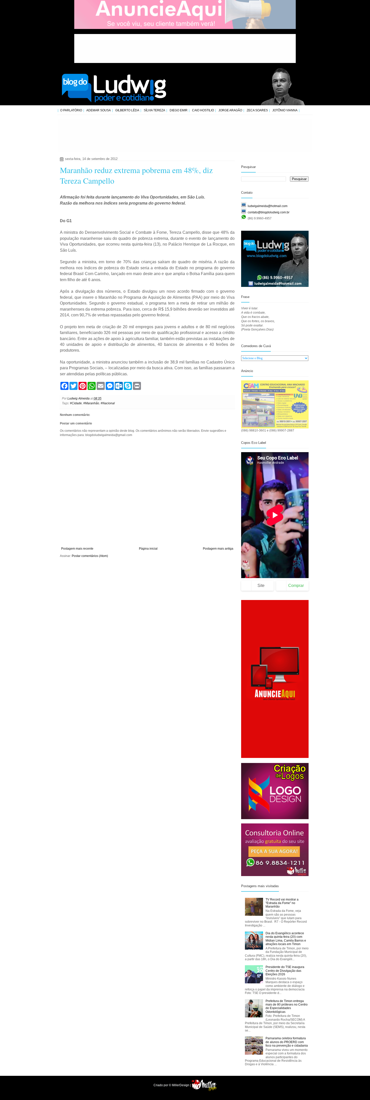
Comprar (296, 585)
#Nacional (108, 403)
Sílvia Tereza (154, 110)
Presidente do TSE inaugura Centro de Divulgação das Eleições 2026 (285, 970)
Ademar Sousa (98, 110)
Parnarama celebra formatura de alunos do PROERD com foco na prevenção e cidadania (287, 1042)
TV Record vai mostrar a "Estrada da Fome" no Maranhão (282, 903)
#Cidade (76, 403)
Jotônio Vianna (285, 110)
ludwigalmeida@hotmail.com (267, 206)
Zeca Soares (257, 110)
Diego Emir (179, 110)
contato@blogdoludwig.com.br (268, 212)
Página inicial (148, 548)
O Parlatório (71, 110)
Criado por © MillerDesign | (173, 1085)
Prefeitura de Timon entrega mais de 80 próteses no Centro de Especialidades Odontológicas (287, 1006)
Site (261, 585)
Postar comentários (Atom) (90, 556)
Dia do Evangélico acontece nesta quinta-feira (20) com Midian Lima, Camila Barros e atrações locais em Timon (286, 938)
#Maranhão (91, 403)
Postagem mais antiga (218, 548)
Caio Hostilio (203, 110)
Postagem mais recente (77, 548)
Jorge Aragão (230, 110)
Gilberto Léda (127, 110)
